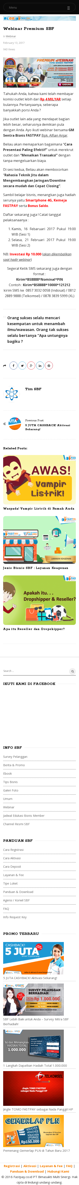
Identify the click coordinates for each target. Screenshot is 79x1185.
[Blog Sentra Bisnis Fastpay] (39, 18)
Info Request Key (15, 917)
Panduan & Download (18, 892)
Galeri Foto (10, 790)
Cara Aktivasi (12, 858)
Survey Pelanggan (15, 757)
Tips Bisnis (10, 782)
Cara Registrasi (13, 850)
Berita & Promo (14, 765)
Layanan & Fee (13, 875)
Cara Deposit (12, 867)
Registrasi (12, 1166)
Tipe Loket (10, 883)
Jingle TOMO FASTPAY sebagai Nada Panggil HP (38, 1109)
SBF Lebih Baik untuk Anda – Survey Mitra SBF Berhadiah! (36, 1021)
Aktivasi (29, 1166)
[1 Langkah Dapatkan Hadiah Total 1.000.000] (39, 1046)
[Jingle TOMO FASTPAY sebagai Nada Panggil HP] (39, 1088)
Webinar (11, 36)
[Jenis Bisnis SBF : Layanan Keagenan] (39, 540)
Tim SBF (33, 389)
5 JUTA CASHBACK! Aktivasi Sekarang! (30, 978)
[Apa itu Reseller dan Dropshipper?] (39, 600)
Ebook (7, 773)
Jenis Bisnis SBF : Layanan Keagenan (35, 568)
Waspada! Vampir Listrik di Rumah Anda (38, 509)
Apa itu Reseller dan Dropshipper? (34, 629)
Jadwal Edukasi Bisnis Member (23, 816)
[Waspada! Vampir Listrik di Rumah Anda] (39, 479)
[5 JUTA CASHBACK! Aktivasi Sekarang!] (39, 958)
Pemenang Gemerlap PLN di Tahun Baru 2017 (36, 1150)
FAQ (6, 909)
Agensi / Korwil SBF (16, 900)
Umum (7, 799)
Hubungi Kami (58, 1171)
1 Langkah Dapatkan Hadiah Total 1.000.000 (35, 1065)
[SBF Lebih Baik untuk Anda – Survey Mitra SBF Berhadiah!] (39, 999)
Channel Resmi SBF (16, 824)
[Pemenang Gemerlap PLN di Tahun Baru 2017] (39, 1131)
